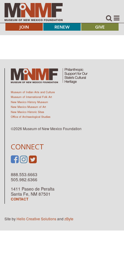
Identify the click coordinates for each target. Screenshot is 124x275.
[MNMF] (34, 11)
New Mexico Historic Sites (27, 112)
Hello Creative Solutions (36, 218)
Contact (19, 199)
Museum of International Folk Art (31, 97)
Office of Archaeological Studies (31, 117)
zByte (68, 218)
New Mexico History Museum (29, 102)
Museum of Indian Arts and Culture (33, 92)
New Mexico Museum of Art (28, 107)
